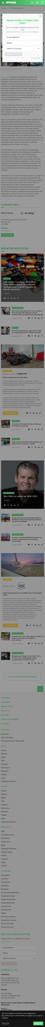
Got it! (38, 1023)
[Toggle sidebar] (3, 2)
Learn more (35, 58)
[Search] (42, 2)
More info (5, 1023)
